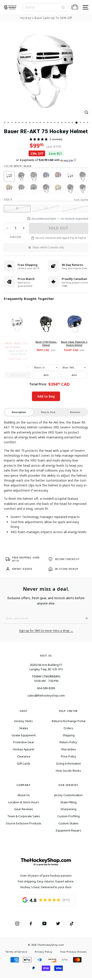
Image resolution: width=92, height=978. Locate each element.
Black (46, 188)
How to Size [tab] (48, 412)
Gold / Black (9, 188)
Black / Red (82, 176)
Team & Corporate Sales (23, 816)
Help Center (68, 711)
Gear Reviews (23, 809)
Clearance (23, 756)
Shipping (69, 735)
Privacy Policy (43, 951)
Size (8, 199)
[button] (38, 139)
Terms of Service (16, 951)
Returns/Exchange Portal (68, 721)
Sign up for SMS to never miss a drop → (46, 631)
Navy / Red (70, 188)
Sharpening (68, 809)
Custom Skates (69, 823)
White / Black (9, 176)
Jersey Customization (68, 795)
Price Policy (68, 756)
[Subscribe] (84, 618)
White (70, 176)
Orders (68, 728)
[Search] (63, 7)
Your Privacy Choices (73, 951)
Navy (33, 176)
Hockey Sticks (23, 721)
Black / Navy (82, 188)
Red (58, 176)
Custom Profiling (68, 816)
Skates (23, 728)
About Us (23, 795)
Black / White (21, 176)
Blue (46, 176)
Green (21, 188)
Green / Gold (33, 188)
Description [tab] (19, 412)
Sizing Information (68, 763)
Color (17, 166)
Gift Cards (23, 763)
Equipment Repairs (68, 830)
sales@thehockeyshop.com (46, 695)
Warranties (68, 749)
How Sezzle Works (68, 771)
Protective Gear (23, 742)
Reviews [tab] (75, 412)
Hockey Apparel (23, 749)
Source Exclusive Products (23, 823)
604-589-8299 (46, 688)
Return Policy (68, 742)
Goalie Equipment (24, 735)
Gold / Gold (58, 188)
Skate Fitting (68, 802)
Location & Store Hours (23, 802)
